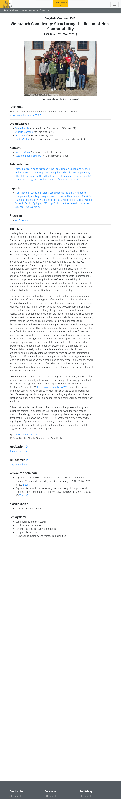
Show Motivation (18, 451)
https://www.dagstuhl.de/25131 (25, 115)
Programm (23, 220)
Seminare (13, 10)
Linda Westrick (23, 139)
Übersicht (16, 796)
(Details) (26, 484)
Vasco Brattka (22, 128)
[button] (29, 68)
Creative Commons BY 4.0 (25, 434)
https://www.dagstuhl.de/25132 (52, 387)
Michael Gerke (23, 152)
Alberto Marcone (24, 132)
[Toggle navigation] (114, 4)
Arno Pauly (21, 135)
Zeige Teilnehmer (19, 464)
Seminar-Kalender (30, 10)
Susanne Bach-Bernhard (28, 155)
